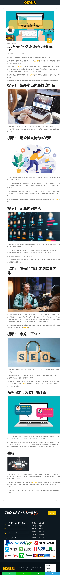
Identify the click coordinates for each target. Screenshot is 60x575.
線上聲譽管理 (20, 67)
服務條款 (48, 566)
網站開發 (41, 535)
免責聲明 (48, 568)
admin (11, 53)
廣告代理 (41, 523)
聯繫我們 (25, 327)
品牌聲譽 (36, 61)
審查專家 (34, 529)
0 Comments (20, 53)
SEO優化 (34, 535)
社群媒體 (34, 538)
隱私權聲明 (48, 571)
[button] (56, 2)
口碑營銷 (41, 529)
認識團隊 (34, 526)
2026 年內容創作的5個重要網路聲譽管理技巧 (30, 49)
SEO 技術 (24, 384)
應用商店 (41, 532)
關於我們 (34, 523)
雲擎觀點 (34, 482)
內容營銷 (8, 44)
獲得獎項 (34, 532)
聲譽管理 (14, 44)
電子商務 (41, 538)
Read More (9, 496)
